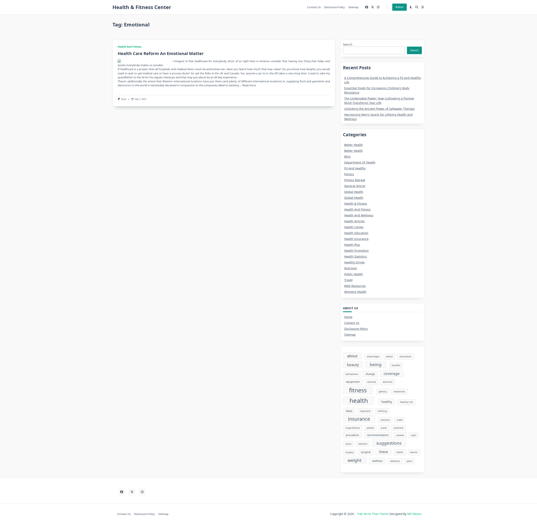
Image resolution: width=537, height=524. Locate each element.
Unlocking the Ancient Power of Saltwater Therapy (379, 109)
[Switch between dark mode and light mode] (411, 7)
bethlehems (351, 374)
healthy (386, 402)
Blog (347, 157)
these (383, 451)
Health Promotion (356, 251)
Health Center (354, 227)
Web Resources (355, 286)
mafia (400, 419)
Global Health (353, 192)
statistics (363, 443)
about (352, 355)
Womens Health (355, 292)
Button (399, 7)
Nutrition (350, 268)
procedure (352, 435)
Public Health (353, 274)
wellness (377, 461)
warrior (413, 452)
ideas (349, 411)
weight (355, 460)
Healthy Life (406, 402)
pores (384, 427)
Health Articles (354, 221)
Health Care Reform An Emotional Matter (161, 53)
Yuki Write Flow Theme (373, 514)
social (348, 443)
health (358, 401)
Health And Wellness (358, 215)
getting (383, 391)
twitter (399, 452)
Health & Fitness (355, 204)
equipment (353, 382)
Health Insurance (356, 239)
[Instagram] (378, 7)
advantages (373, 356)
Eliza (123, 99)
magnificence (352, 427)
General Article (354, 186)
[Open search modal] (416, 7)
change (370, 374)
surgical (365, 452)
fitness (358, 390)
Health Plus (352, 245)
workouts (395, 461)
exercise (371, 381)
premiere (398, 427)
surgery (349, 452)
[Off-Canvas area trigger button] (423, 7)
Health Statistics (355, 256)
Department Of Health (359, 162)
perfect (370, 427)
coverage (392, 373)
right (413, 435)
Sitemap (353, 7)
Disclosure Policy (334, 7)
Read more (249, 85)
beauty (353, 364)
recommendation (378, 435)
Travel (348, 280)
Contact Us (314, 7)
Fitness (349, 174)
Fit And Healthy (355, 168)
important (365, 411)
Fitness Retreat (354, 180)
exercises (387, 381)
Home (348, 317)
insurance (359, 419)
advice (389, 356)
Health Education (356, 233)
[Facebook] (366, 7)
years (409, 461)
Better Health (353, 145)
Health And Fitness (129, 46)
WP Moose (414, 514)
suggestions (388, 443)
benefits (396, 365)
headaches (399, 391)
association (405, 356)
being (376, 364)
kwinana (385, 419)
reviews (400, 435)
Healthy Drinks (354, 262)
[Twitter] (372, 7)
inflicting (382, 411)
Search (347, 44)
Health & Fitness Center (141, 7)
